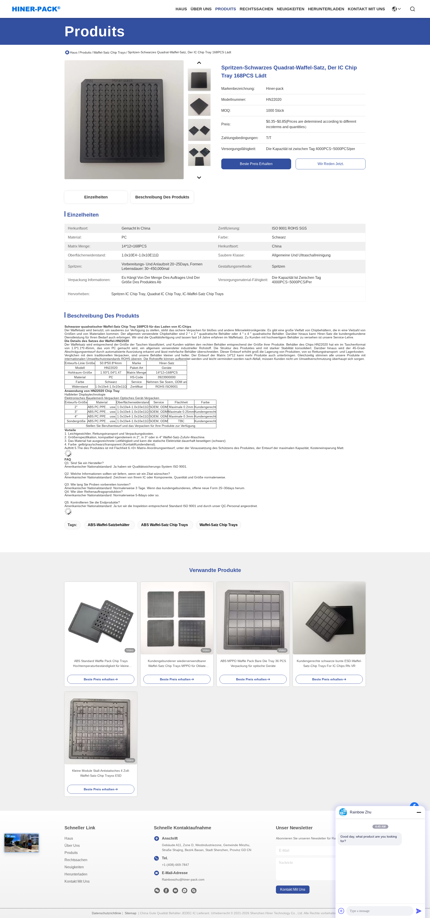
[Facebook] (166, 892)
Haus (181, 9)
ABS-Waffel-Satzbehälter (108, 525)
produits (225, 9)
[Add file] (341, 911)
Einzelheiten (96, 197)
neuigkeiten (290, 9)
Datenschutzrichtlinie (106, 913)
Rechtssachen (75, 860)
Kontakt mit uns (77, 881)
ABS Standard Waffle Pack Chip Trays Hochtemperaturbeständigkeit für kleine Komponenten (101, 663)
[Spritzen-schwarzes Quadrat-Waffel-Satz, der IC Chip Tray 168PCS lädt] (124, 119)
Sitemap (130, 913)
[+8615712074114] (194, 892)
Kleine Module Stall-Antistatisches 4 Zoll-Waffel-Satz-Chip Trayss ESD (101, 773)
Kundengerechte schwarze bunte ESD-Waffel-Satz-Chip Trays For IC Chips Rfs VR (329, 663)
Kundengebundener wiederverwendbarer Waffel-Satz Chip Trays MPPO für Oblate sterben (177, 663)
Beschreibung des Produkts (162, 197)
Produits (85, 52)
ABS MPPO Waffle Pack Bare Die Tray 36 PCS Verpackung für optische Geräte (253, 663)
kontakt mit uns (366, 9)
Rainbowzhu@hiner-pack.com (183, 879)
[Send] (418, 911)
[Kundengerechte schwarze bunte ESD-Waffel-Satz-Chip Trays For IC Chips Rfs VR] (329, 618)
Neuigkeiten (74, 867)
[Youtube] (175, 892)
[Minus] (418, 812)
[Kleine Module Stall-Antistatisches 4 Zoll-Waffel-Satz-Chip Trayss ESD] (100, 728)
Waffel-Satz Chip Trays (109, 52)
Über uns (201, 9)
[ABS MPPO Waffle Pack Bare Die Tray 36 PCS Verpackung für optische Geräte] (253, 618)
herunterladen (326, 9)
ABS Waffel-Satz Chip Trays (164, 525)
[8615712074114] (184, 892)
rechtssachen (256, 9)
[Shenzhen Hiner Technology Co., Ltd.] (36, 9)
